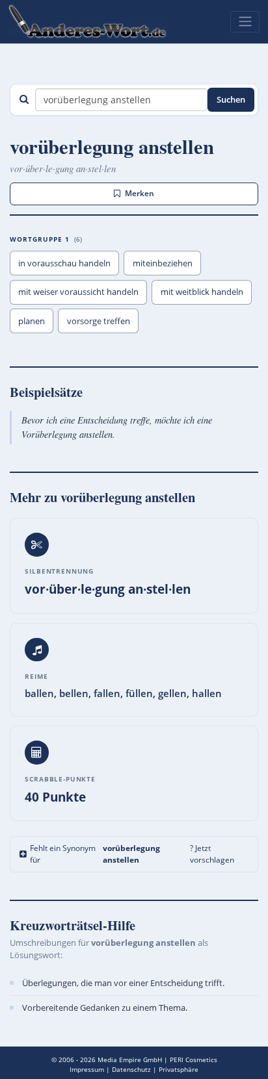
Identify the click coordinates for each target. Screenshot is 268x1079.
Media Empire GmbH (130, 1059)
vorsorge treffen (98, 321)
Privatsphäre (178, 1069)
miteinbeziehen (163, 263)
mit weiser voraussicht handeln (78, 292)
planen (31, 321)
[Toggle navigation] (245, 21)
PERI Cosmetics (193, 1059)
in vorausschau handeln (64, 263)
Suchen (231, 99)
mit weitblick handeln (202, 292)
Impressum (87, 1069)
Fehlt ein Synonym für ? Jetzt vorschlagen (132, 854)
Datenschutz (131, 1069)
